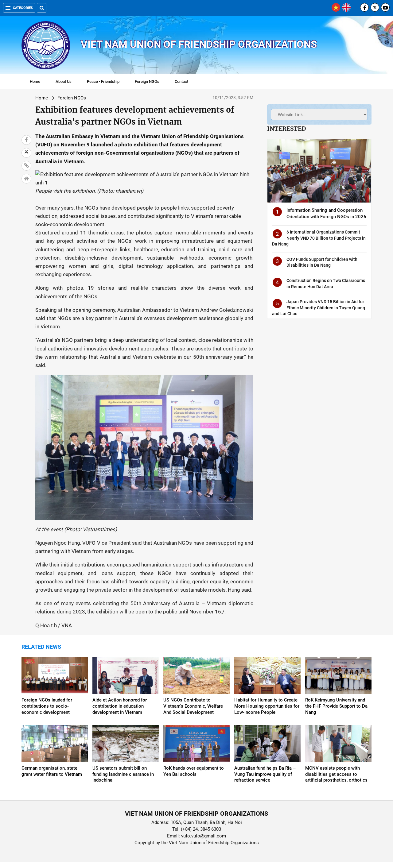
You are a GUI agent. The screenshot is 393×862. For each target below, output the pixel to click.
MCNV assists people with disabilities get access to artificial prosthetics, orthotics (336, 774)
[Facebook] (364, 7)
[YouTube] (385, 7)
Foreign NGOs (147, 81)
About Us (64, 81)
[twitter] (375, 7)
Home (35, 81)
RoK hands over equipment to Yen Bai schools (193, 771)
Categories (23, 8)
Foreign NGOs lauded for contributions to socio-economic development (46, 706)
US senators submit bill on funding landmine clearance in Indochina (123, 774)
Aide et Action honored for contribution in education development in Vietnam (119, 706)
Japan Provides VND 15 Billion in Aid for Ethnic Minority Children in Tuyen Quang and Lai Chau (318, 307)
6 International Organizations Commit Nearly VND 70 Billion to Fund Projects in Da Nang (319, 238)
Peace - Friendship (103, 81)
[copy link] (26, 166)
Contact (181, 81)
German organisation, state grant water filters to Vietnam (51, 771)
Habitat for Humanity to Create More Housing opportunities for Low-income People (266, 706)
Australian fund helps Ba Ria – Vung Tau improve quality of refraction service (265, 774)
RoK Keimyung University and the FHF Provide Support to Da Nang (336, 706)
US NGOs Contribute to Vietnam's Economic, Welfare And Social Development (193, 706)
